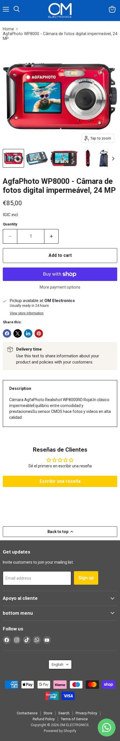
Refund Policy (44, 719)
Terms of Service (74, 719)
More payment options (60, 287)
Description (20, 388)
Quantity (10, 224)
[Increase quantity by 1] (51, 236)
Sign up (86, 577)
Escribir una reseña (60, 481)
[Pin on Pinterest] (39, 333)
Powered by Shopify (60, 731)
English (57, 664)
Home (8, 29)
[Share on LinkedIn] (28, 333)
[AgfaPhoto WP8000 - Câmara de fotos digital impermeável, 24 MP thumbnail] (13, 158)
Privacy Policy (86, 713)
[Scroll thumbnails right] (112, 158)
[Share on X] (17, 333)
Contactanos (27, 713)
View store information (27, 313)
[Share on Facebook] (7, 333)
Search (63, 713)
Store (48, 713)
